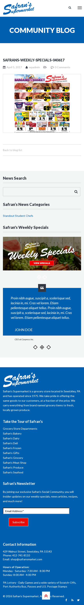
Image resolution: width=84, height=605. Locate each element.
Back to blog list (12, 150)
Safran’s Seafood (13, 472)
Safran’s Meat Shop (14, 462)
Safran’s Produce (13, 467)
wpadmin (34, 67)
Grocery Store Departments (20, 428)
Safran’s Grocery (13, 457)
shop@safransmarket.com (26, 559)
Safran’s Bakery (12, 433)
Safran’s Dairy (11, 438)
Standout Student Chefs (18, 215)
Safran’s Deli (10, 443)
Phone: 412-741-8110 (16, 555)
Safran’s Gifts (11, 453)
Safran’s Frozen (12, 448)
